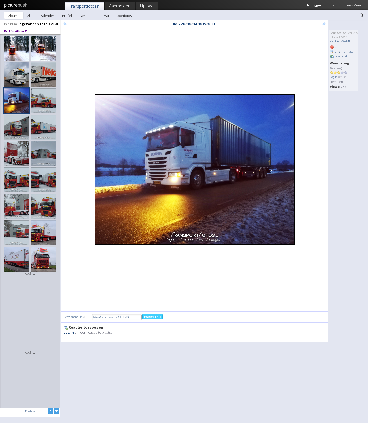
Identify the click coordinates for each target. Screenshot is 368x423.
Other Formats (343, 51)
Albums (13, 15)
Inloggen (314, 5)
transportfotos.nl (340, 40)
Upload (147, 6)
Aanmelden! (120, 6)
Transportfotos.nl (84, 6)
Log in (334, 77)
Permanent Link (74, 317)
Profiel (67, 15)
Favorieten (88, 15)
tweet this (152, 316)
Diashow (30, 411)
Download (340, 56)
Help (333, 5)
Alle (30, 15)
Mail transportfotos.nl (119, 15)
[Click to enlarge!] (195, 169)
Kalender (47, 15)
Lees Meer (353, 5)
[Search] (361, 15)
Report (338, 47)
